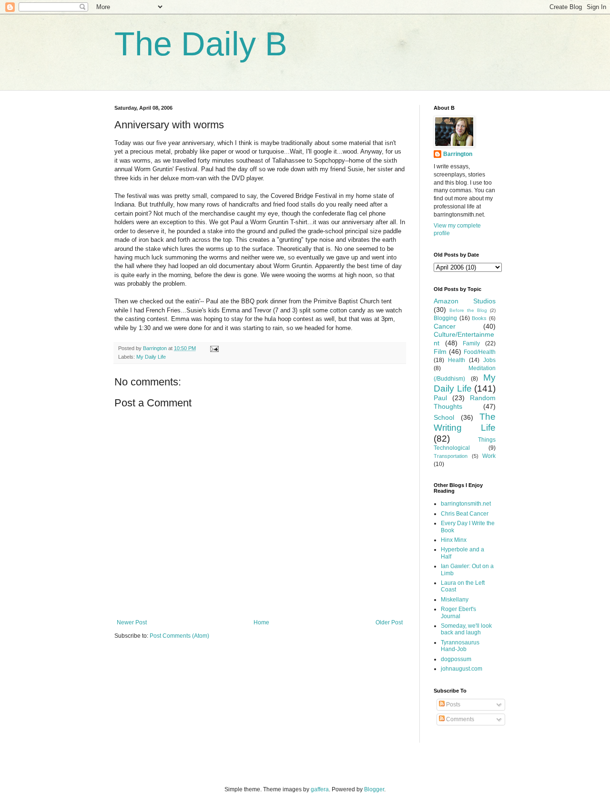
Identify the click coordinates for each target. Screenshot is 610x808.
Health (456, 360)
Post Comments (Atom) (179, 635)
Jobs (489, 360)
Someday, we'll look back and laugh (466, 629)
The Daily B (200, 43)
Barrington (457, 154)
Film (440, 351)
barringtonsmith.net (466, 503)
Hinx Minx (454, 540)
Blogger (374, 789)
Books (479, 318)
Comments (459, 719)
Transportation (451, 456)
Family (471, 343)
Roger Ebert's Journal (458, 612)
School (444, 417)
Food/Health (480, 352)
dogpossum (456, 659)
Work (489, 456)
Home (261, 622)
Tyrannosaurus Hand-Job (460, 646)
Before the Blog (468, 310)
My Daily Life (151, 357)
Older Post (389, 622)
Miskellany (454, 599)
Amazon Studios (465, 301)
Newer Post (132, 622)
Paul (440, 398)
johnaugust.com (461, 668)
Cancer (445, 326)
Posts (452, 704)
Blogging (445, 318)
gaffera (320, 789)
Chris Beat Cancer (464, 513)
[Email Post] (214, 348)
